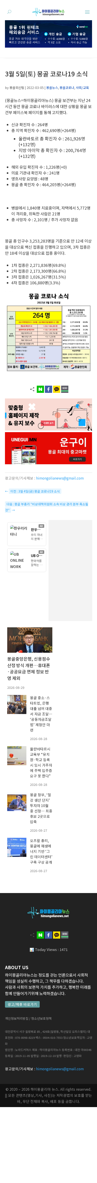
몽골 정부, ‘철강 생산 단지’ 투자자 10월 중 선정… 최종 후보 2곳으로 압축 (41, 808)
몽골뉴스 (52, 87)
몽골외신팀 (16, 87)
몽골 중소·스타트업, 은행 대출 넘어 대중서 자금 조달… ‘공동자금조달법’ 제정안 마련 (41, 714)
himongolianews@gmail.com (60, 478)
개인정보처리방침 (16, 1018)
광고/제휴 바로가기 (22, 1004)
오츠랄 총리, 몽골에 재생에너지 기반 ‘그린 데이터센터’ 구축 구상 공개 (41, 851)
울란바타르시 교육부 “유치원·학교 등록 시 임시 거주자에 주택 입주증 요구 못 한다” (41, 762)
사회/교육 (82, 87)
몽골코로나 (67, 87)
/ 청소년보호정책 (40, 1018)
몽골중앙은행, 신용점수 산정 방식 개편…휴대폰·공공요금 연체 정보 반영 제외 (28, 668)
